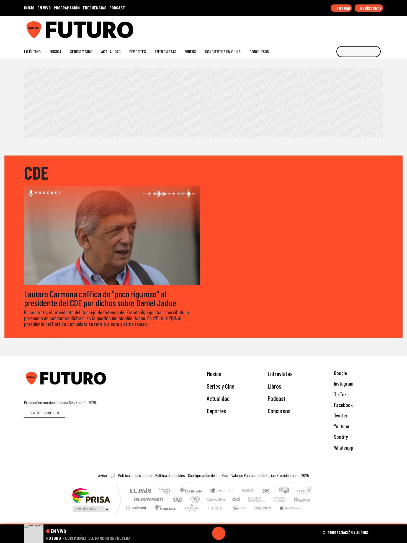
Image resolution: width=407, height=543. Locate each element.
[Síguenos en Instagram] (327, 28)
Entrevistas (165, 51)
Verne (267, 499)
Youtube (341, 426)
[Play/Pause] (218, 533)
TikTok (340, 394)
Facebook (343, 405)
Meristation (287, 514)
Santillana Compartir (222, 491)
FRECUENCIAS (94, 7)
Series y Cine (81, 51)
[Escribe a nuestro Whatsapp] (380, 28)
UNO (178, 499)
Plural (190, 514)
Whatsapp (343, 447)
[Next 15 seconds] (232, 533)
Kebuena (304, 499)
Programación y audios (348, 532)
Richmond (137, 514)
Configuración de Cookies (208, 475)
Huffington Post (147, 499)
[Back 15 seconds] (205, 533)
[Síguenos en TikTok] (336, 28)
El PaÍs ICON (214, 514)
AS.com (265, 491)
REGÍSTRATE (370, 8)
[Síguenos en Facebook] (344, 28)
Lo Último (32, 51)
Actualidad (110, 51)
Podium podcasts (137, 506)
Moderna (164, 514)
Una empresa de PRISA (91, 495)
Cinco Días (215, 499)
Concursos (259, 51)
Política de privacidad (135, 475)
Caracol (303, 491)
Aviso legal (106, 475)
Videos (190, 51)
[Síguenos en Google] (318, 28)
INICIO (29, 7)
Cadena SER (247, 491)
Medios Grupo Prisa (91, 509)
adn (283, 491)
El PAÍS (140, 491)
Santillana (193, 491)
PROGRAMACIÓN (67, 7)
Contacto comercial (44, 413)
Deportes (137, 51)
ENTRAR (343, 8)
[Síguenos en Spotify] (371, 28)
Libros (274, 386)
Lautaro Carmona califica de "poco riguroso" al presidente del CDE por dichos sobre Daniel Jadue (100, 298)
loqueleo (260, 514)
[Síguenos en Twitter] (353, 28)
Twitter (340, 415)
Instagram (343, 383)
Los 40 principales (166, 491)
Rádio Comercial (312, 514)
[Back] (192, 533)
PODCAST (117, 7)
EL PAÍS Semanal (251, 499)
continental (236, 499)
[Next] (245, 533)
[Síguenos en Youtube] (362, 28)
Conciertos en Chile (223, 51)
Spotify (340, 437)
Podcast (276, 398)
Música (55, 51)
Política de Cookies (170, 475)
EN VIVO (44, 7)
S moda (236, 514)
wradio (194, 499)
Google (340, 373)
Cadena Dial (285, 499)
